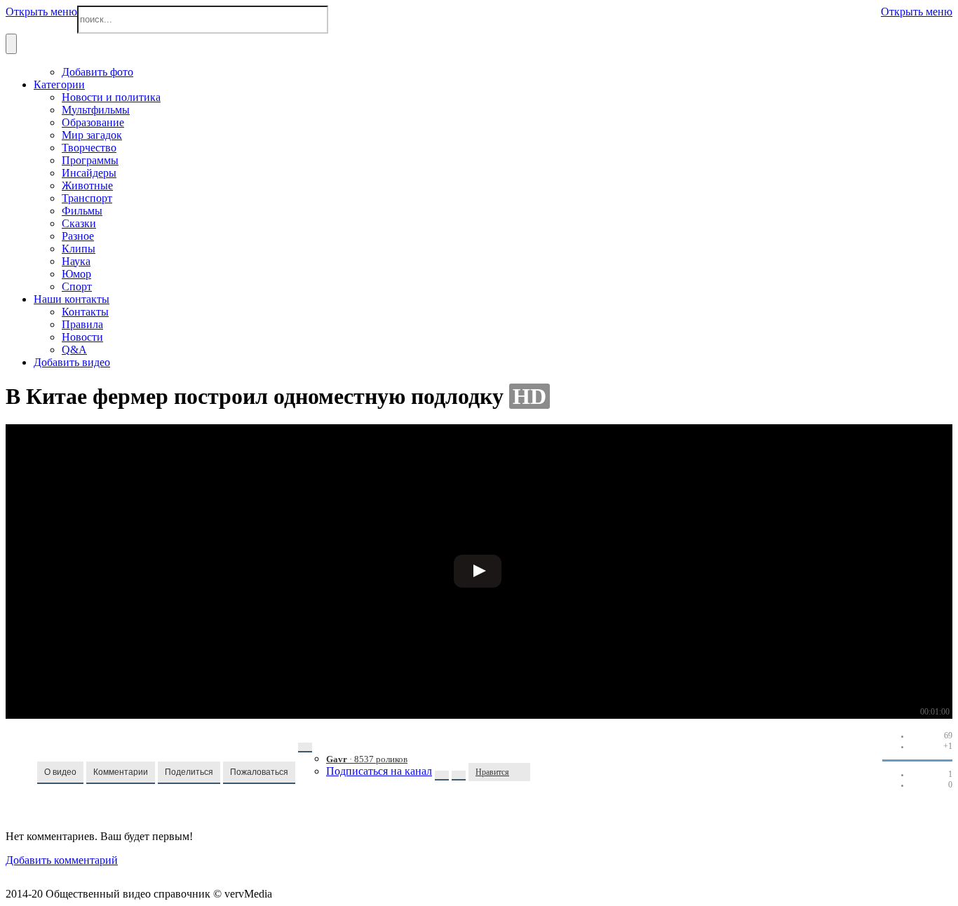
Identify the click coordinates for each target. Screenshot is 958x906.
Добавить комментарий (62, 860)
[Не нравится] (523, 772)
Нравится (492, 772)
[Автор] (305, 747)
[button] (60, 773)
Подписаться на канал (379, 771)
